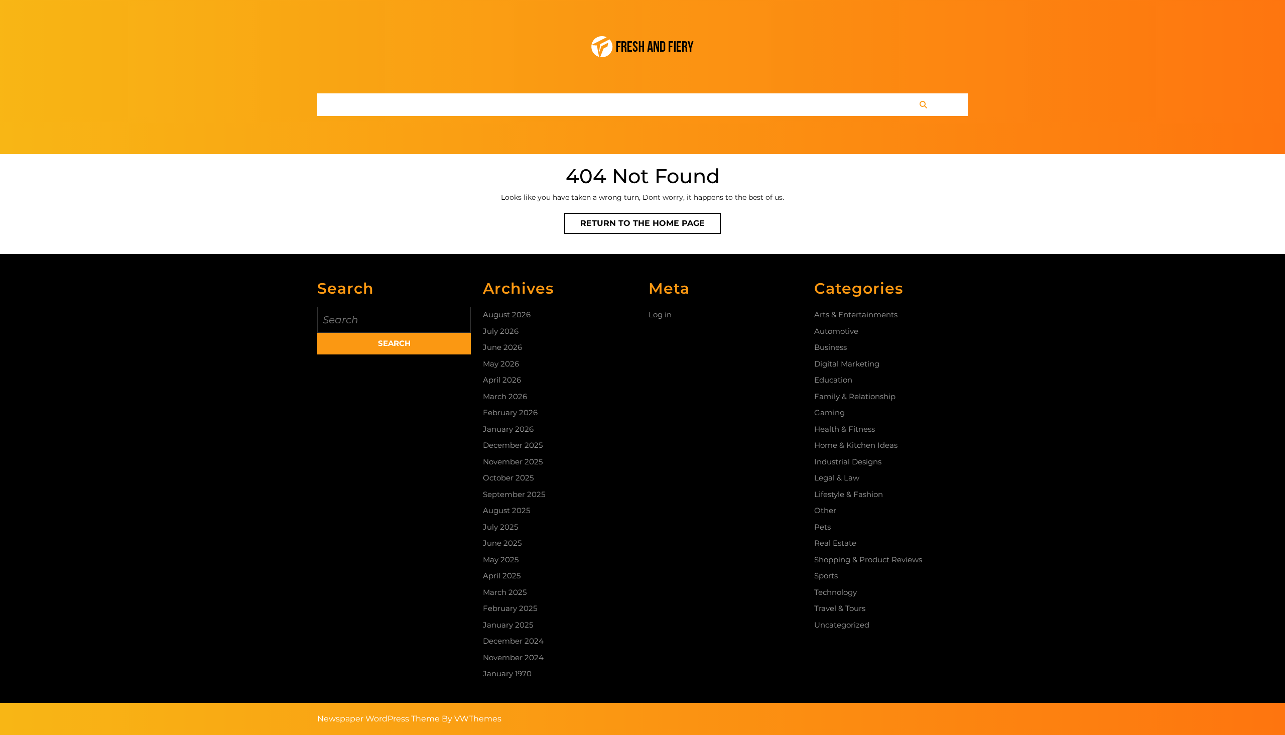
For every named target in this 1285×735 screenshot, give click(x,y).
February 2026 (510, 412)
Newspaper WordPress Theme (378, 718)
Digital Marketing (846, 364)
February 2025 (510, 608)
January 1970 (507, 673)
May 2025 (501, 559)
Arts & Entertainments (855, 314)
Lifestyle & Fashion (848, 494)
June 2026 (502, 347)
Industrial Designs (847, 461)
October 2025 (508, 477)
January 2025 (508, 625)
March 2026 (505, 396)
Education (833, 380)
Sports (826, 575)
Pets (822, 527)
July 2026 (501, 331)
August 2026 (507, 314)
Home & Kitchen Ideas (855, 445)
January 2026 (508, 429)
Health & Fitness (844, 429)
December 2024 (513, 641)
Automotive (836, 331)
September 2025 (514, 494)
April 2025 (502, 575)
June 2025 (502, 543)
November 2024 (513, 657)
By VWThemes (471, 718)
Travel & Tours (839, 608)
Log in (660, 314)
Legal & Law (836, 477)
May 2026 (501, 364)
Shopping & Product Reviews (868, 559)
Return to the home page (650, 226)
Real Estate (835, 543)
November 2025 (513, 461)
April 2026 (502, 380)
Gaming (829, 412)
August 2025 (506, 510)
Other (825, 510)
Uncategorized (841, 625)
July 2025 (500, 527)
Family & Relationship (854, 396)
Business (830, 347)
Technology (835, 592)
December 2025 (513, 445)
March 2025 (505, 592)
